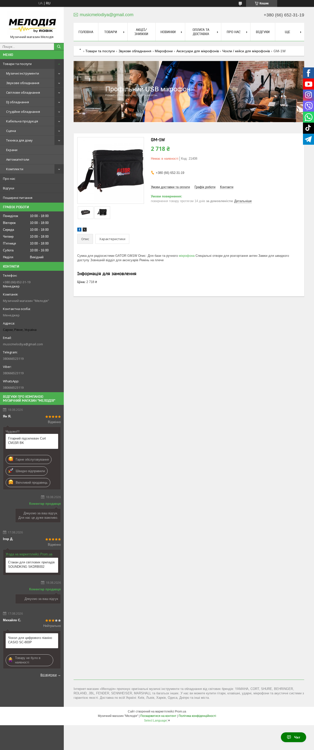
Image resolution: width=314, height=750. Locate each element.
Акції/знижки (141, 32)
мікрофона (187, 256)
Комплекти (14, 169)
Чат (297, 737)
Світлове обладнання (23, 92)
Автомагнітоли (17, 159)
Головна (85, 32)
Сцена (11, 131)
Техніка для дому (19, 140)
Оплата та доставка (201, 32)
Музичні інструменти (22, 73)
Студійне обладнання (23, 111)
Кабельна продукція (22, 121)
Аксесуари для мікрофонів (197, 51)
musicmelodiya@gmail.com (23, 344)
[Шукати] (59, 46)
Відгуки (8, 188)
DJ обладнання (17, 102)
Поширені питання (17, 197)
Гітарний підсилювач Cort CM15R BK (27, 441)
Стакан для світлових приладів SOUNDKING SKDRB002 (31, 564)
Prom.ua (180, 711)
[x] (85, 230)
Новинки (168, 32)
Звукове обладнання (22, 83)
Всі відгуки (48, 674)
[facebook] (79, 230)
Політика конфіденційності (197, 716)
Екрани (11, 150)
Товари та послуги (17, 64)
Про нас (9, 178)
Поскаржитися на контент (158, 716)
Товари (110, 32)
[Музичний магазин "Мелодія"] (32, 23)
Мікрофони (164, 51)
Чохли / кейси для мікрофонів (246, 51)
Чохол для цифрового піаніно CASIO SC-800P (30, 640)
